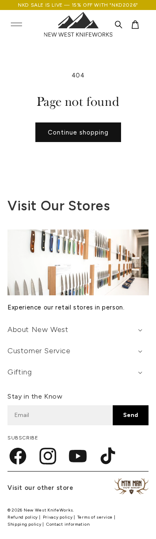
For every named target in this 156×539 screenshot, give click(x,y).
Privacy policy (58, 517)
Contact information (67, 524)
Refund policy (23, 517)
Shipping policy (24, 524)
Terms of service (95, 517)
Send (130, 415)
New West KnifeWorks (48, 510)
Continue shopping (78, 132)
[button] (16, 24)
